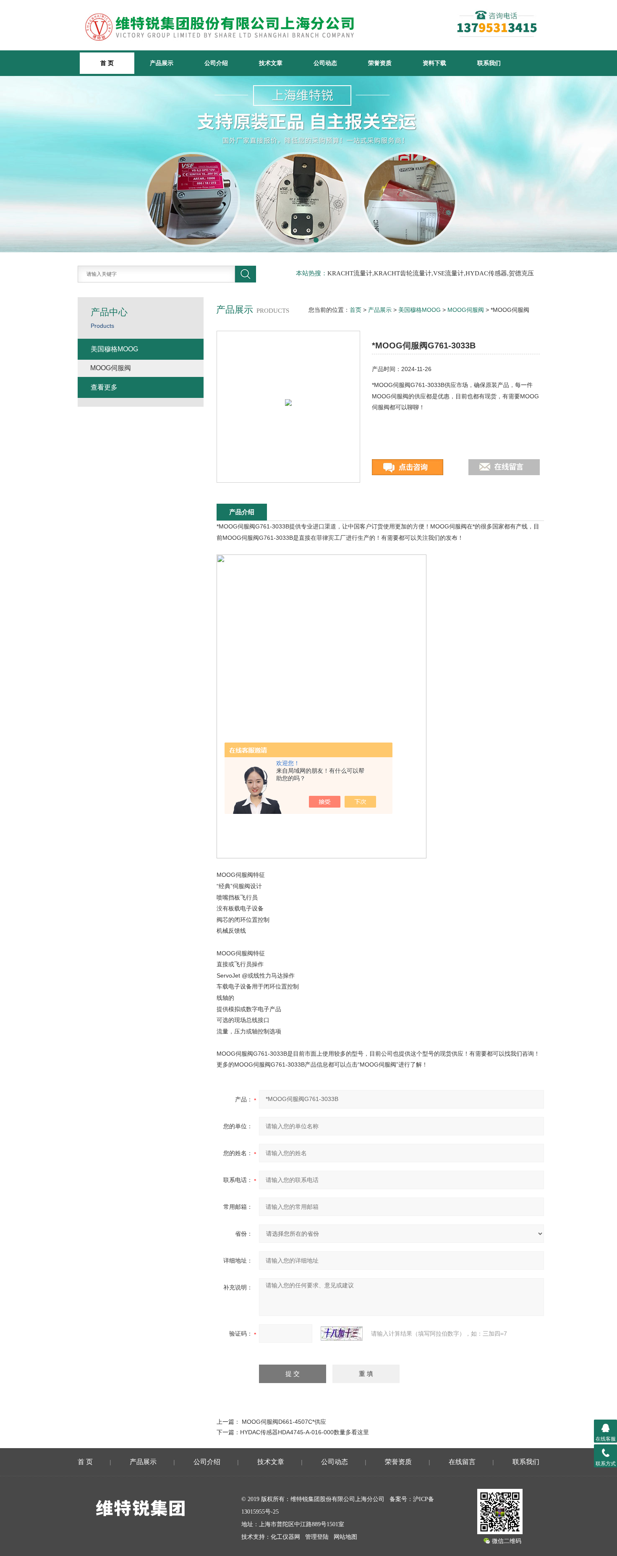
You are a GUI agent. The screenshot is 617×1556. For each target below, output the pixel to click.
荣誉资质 (380, 63)
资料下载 (434, 63)
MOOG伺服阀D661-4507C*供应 (284, 1421)
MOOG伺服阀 (465, 309)
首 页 (85, 1461)
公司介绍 (216, 63)
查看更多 (104, 387)
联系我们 (489, 63)
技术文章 (270, 63)
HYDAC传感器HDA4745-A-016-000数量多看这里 (304, 1432)
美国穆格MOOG (419, 309)
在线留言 (462, 1461)
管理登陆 (317, 1537)
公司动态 (325, 63)
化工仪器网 (285, 1537)
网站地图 (345, 1537)
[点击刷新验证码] (342, 1333)
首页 (355, 309)
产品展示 (161, 63)
